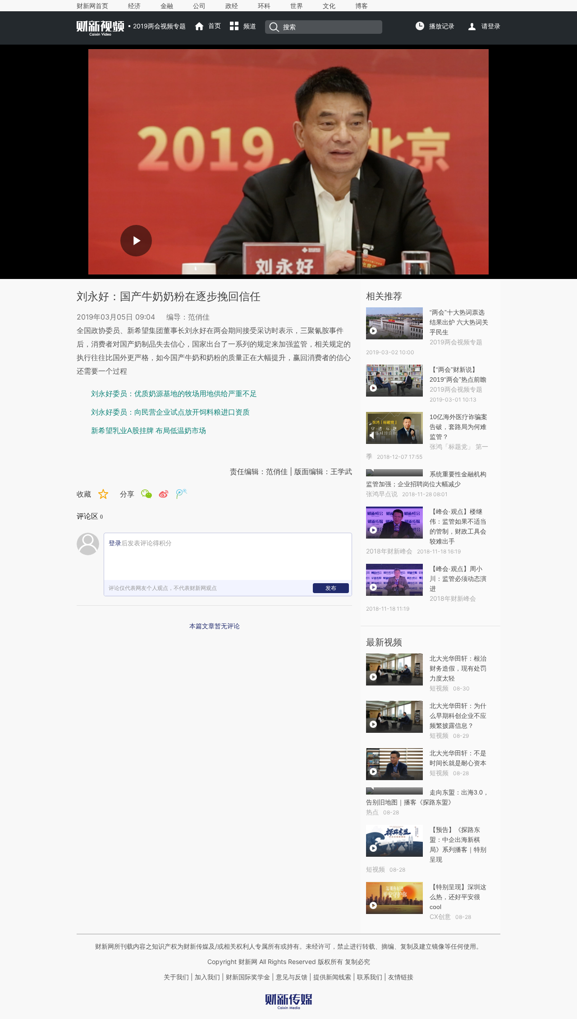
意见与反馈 (291, 977)
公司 (199, 5)
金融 (166, 5)
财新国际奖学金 (247, 977)
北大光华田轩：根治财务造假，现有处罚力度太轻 (458, 668)
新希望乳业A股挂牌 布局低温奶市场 (148, 430)
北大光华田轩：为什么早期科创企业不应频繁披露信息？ (458, 715)
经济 (134, 5)
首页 (214, 25)
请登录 (490, 26)
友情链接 (400, 977)
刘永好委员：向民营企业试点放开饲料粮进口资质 (170, 412)
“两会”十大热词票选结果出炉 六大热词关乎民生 (459, 322)
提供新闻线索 (332, 977)
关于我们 (176, 977)
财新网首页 (92, 5)
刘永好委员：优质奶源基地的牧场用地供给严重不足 (174, 394)
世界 (296, 5)
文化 (329, 5)
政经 (231, 5)
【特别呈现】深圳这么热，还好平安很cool (458, 896)
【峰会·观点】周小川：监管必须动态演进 (458, 578)
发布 (330, 588)
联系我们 (369, 977)
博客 (361, 5)
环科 (264, 5)
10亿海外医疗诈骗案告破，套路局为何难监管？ (458, 426)
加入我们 (207, 977)
